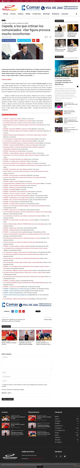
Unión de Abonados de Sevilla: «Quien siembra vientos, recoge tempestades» (23, 262)
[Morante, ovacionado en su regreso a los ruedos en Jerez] (44, 335)
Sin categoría (58, 442)
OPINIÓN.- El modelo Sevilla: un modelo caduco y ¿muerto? (18, 220)
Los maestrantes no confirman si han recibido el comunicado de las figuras (22, 215)
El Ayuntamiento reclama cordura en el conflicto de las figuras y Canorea (21, 238)
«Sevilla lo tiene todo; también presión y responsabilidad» (72, 35)
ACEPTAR (40, 466)
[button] (76, 14)
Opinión (28, 14)
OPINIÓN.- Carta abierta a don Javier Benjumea (15, 169)
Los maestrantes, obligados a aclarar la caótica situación (17, 270)
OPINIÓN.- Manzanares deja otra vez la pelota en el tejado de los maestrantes (23, 131)
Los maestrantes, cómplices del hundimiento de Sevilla (17, 298)
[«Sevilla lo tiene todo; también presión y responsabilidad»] (72, 28)
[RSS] (74, 1)
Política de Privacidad (44, 1)
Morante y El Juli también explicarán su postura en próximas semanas (21, 143)
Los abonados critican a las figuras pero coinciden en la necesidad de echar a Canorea (25, 248)
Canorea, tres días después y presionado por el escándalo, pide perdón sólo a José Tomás (26, 234)
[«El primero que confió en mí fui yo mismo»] (60, 43)
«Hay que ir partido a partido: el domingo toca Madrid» (72, 50)
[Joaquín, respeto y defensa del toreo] (59, 105)
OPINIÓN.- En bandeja (9, 189)
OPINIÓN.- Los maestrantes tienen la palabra (15, 232)
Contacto (27, 1)
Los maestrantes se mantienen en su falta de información (17, 141)
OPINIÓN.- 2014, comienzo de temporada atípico (16, 199)
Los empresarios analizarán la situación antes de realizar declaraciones (21, 254)
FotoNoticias (36, 14)
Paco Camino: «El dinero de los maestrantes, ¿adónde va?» (18, 163)
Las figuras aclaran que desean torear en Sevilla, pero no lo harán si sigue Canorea (24, 272)
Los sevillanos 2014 (60, 430)
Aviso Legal (52, 1)
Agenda (57, 416)
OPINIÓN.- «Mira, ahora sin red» (11, 209)
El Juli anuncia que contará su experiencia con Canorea (17, 120)
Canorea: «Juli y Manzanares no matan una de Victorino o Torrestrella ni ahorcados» (24, 177)
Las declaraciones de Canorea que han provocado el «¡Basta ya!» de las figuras (23, 276)
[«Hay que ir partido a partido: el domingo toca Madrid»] (72, 43)
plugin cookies (76, 465)
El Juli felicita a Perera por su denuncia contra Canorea (17, 122)
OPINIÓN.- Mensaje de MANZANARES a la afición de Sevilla (19, 145)
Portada (5, 14)
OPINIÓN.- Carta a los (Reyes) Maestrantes (14, 185)
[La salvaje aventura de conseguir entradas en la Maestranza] (66, 68)
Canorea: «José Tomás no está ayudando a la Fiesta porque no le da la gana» (23, 165)
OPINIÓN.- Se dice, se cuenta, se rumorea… (14, 193)
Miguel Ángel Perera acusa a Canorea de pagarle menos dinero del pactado (22, 124)
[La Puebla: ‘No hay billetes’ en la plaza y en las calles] (59, 130)
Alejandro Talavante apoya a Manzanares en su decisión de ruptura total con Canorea (25, 135)
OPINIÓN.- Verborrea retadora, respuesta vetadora (16, 246)
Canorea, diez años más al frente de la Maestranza (16, 195)
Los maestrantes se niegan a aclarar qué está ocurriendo (17, 252)
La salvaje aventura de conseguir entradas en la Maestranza (63, 82)
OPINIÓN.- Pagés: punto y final (11, 228)
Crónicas (20, 14)
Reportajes (46, 14)
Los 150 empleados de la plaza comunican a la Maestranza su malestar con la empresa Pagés (27, 211)
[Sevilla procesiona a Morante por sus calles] (6, 418)
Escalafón (65, 14)
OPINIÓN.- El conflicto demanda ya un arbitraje (15, 159)
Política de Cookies (34, 1)
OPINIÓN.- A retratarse (9, 280)
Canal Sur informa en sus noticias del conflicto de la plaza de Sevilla (20, 242)
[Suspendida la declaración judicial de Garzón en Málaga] (26, 335)
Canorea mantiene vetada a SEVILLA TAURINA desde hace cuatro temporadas (23, 224)
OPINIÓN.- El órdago (8, 201)
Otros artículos (6, 326)
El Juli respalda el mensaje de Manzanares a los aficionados (18, 139)
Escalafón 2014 (59, 425)
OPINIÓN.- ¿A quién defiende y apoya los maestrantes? (17, 153)
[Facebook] (72, 1)
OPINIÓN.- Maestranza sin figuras (12, 187)
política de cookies (20, 465)
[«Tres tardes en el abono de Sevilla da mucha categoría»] (60, 28)
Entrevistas (55, 14)
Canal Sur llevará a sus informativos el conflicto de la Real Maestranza (21, 258)
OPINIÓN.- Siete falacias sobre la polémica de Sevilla (17, 191)
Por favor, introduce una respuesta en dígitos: (13, 389)
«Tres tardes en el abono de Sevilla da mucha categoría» (59, 35)
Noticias (13, 14)
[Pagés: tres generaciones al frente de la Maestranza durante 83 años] (59, 120)
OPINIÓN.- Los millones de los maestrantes (14, 161)
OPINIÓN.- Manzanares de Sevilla (12, 151)
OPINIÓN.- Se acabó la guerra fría (12, 203)
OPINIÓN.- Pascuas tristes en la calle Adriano (15, 175)
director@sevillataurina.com (36, 458)
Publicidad (57, 437)
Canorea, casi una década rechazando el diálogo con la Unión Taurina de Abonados (24, 205)
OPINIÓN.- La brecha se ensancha (12, 286)
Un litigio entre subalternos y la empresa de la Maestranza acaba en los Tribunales (13, 320)
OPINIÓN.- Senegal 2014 (9, 230)
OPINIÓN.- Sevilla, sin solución (11, 181)
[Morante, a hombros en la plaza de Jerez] (9, 335)
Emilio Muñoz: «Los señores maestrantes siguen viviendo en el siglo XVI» (22, 155)
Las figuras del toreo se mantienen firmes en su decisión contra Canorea (21, 183)
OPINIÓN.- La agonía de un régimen (12, 118)
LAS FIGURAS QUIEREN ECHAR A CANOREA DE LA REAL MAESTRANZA (23, 282)
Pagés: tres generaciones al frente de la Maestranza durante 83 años (71, 121)
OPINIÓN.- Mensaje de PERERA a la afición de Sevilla (17, 128)
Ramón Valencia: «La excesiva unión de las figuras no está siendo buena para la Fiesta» (25, 171)
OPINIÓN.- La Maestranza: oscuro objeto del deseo (16, 197)
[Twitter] (77, 1)
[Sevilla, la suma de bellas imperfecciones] (59, 112)
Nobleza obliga (48, 319)
